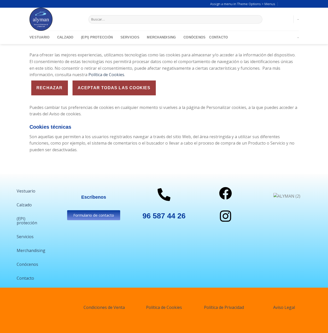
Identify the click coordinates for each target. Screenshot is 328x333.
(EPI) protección (97, 37)
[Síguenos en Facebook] (286, 4)
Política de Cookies (105, 74)
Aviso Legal (284, 307)
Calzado (65, 37)
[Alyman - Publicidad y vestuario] (55, 19)
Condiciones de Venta (104, 307)
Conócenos (194, 37)
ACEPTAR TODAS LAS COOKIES (114, 88)
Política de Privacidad (224, 307)
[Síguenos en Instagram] (291, 4)
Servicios (129, 37)
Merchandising (161, 37)
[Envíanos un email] (296, 4)
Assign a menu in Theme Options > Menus (242, 4)
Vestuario (39, 37)
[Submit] (257, 19)
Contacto (218, 37)
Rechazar (49, 88)
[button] (27, 191)
